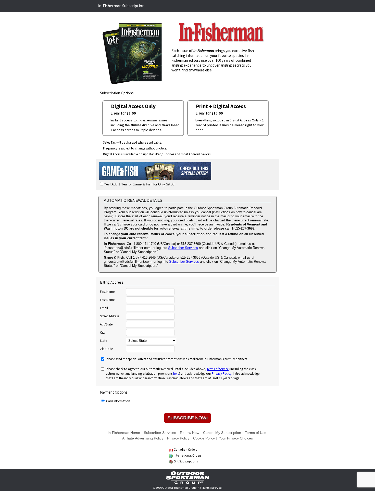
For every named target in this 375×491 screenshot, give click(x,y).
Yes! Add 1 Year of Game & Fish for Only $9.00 (139, 184)
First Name (107, 292)
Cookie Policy (204, 438)
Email (104, 308)
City (102, 332)
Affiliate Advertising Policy (142, 438)
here (176, 373)
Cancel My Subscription (222, 433)
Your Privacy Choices (236, 438)
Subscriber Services (183, 248)
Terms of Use (255, 433)
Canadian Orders (185, 449)
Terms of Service (218, 369)
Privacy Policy (221, 373)
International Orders (187, 455)
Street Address (109, 316)
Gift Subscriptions (186, 461)
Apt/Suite (106, 324)
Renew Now (189, 433)
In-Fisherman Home (124, 433)
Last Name (107, 300)
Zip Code (106, 349)
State (103, 341)
